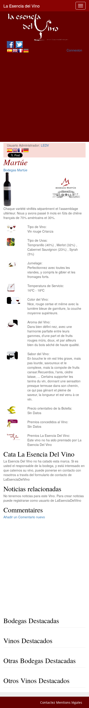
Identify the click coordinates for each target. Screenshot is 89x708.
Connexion (74, 50)
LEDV (45, 145)
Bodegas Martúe (15, 170)
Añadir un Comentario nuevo (24, 517)
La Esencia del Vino (21, 6)
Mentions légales (69, 702)
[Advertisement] (44, 97)
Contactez (47, 702)
